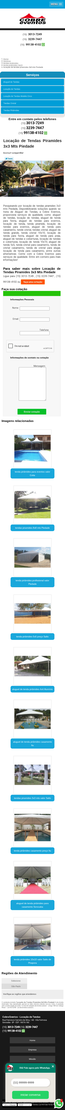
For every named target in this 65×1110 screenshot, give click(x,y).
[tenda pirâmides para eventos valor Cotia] (32, 447)
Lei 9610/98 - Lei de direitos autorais (20, 1007)
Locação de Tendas (11, 89)
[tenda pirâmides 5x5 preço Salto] (32, 612)
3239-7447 (35, 39)
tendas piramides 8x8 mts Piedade (32, 528)
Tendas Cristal (9, 103)
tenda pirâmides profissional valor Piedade (32, 582)
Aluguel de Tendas (11, 82)
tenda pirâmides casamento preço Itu (32, 850)
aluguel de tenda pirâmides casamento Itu (32, 744)
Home (32, 1040)
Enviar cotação (32, 411)
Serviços (32, 75)
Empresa (32, 1050)
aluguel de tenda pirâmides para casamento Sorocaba (32, 905)
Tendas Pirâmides (11, 110)
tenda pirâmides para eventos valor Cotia (32, 473)
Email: (16, 319)
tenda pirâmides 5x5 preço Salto (32, 636)
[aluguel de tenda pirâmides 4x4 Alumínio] (32, 665)
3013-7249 (35, 34)
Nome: (16, 308)
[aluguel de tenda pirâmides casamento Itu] (32, 717)
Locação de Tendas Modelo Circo (17, 96)
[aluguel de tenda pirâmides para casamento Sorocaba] (32, 879)
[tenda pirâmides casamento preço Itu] (32, 826)
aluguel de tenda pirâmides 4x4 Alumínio (32, 689)
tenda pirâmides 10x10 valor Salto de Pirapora (32, 961)
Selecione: (16, 981)
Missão (32, 1059)
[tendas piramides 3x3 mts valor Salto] (32, 773)
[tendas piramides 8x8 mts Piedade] (32, 503)
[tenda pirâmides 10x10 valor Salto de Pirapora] (32, 935)
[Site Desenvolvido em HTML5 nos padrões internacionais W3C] (25, 1105)
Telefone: (44, 330)
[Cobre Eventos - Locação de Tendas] (32, 18)
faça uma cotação (32, 282)
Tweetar (9, 158)
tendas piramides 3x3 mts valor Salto (32, 798)
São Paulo (16, 986)
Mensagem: (40, 366)
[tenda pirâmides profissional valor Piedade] (32, 556)
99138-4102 (33, 44)
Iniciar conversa (30, 1094)
